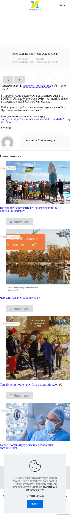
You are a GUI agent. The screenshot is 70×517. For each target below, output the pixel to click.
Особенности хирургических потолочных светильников (27, 446)
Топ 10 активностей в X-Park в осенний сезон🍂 (31, 384)
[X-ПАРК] (35, 5)
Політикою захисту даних (41, 488)
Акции (40, 58)
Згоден (35, 503)
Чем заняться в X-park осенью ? (20, 297)
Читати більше (35, 495)
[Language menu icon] (62, 5)
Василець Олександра (37, 85)
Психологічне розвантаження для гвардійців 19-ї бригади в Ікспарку (31, 209)
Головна (23, 58)
